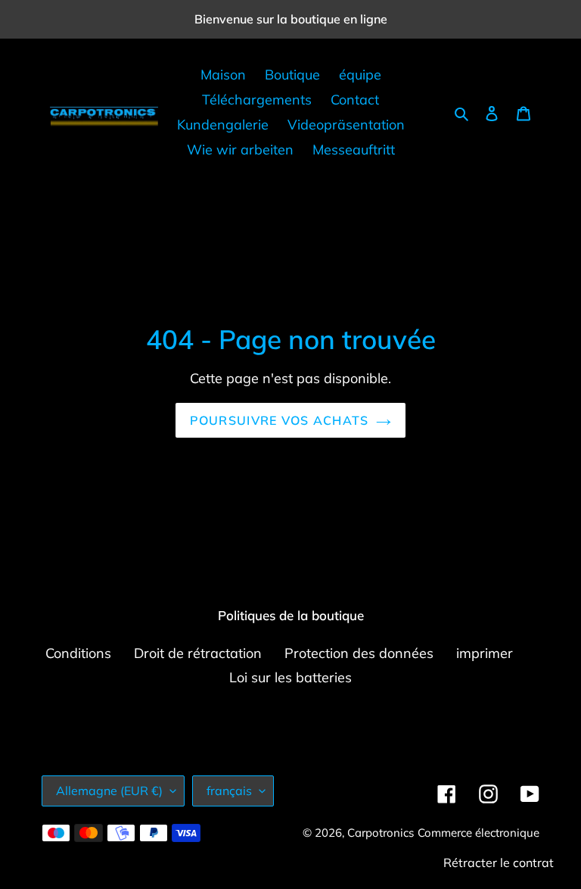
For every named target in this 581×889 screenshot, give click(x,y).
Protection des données (358, 653)
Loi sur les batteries (290, 677)
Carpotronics (380, 832)
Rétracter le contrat (498, 862)
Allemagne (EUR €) (109, 790)
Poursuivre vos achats (279, 420)
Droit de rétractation (198, 653)
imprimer (484, 653)
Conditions (78, 653)
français (229, 790)
